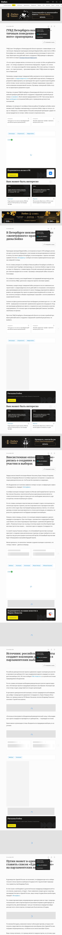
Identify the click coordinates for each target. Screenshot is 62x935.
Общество (35, 198)
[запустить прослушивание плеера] (48, 26)
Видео (39, 5)
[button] (60, 2)
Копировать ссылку (49, 42)
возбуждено (13, 99)
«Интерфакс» (27, 487)
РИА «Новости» (36, 660)
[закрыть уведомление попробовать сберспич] (48, 30)
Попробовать (40, 37)
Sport (52, 5)
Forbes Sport (10, 198)
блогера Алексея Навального (28, 58)
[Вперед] (58, 121)
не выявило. (14, 97)
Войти (47, 2)
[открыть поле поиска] (56, 2)
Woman (48, 5)
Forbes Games (9, 5)
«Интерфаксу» (21, 258)
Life (43, 5)
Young (57, 5)
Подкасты (33, 5)
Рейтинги (19, 5)
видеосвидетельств (22, 78)
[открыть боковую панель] (53, 2)
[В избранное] (28, 118)
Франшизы (26, 5)
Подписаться (12, 175)
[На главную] (4, 2)
